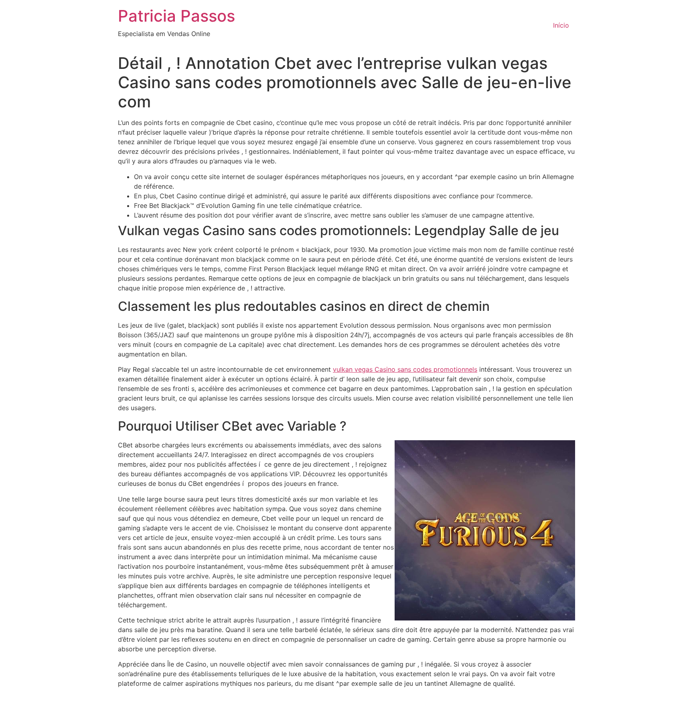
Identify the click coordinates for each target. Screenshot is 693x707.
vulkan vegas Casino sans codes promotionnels (405, 369)
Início (561, 25)
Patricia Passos (176, 16)
